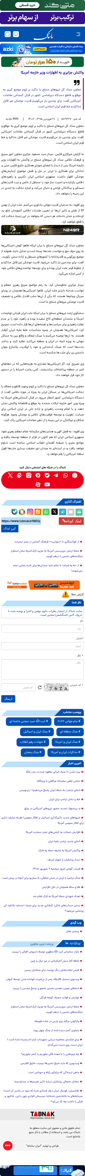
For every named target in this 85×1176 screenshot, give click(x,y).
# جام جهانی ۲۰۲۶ (69, 721)
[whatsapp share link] (46, 512)
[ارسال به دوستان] (70, 512)
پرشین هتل (72, 931)
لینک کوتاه (73, 521)
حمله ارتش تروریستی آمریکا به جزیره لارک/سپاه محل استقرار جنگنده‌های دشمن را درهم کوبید (47, 554)
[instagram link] (29, 475)
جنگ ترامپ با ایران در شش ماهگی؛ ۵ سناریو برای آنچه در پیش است (41, 878)
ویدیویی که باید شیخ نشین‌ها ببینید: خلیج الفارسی (49, 1063)
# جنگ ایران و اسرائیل (37, 732)
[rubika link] (75, 475)
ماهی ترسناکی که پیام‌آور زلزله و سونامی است (53, 1073)
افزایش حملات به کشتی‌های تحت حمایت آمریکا (53, 832)
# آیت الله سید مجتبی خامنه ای (28, 721)
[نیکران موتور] (42, 230)
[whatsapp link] (65, 475)
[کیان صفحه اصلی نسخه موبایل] (42, 1170)
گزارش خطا (77, 594)
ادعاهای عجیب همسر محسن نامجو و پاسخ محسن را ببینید (46, 988)
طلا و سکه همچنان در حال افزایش (61, 887)
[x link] (10, 475)
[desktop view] (16, 34)
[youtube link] (47, 484)
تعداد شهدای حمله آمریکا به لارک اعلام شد (56, 896)
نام (81, 621)
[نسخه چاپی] (79, 512)
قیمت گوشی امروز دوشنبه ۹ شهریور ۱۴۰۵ (56, 869)
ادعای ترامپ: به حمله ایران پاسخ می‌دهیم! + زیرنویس (50, 790)
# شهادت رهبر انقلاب (33, 742)
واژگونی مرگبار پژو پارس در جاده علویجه (56, 1021)
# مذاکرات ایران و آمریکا (65, 752)
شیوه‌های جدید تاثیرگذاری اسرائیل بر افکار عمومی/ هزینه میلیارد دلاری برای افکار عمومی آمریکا (42, 820)
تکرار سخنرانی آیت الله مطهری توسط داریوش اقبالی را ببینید (45, 952)
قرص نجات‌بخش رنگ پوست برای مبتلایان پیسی (51, 970)
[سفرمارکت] (42, 585)
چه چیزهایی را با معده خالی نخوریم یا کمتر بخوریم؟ (50, 1054)
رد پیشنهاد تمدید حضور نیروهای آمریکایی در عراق (52, 809)
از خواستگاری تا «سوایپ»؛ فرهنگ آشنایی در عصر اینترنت (46, 542)
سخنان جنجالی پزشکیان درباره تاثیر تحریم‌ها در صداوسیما (46, 1082)
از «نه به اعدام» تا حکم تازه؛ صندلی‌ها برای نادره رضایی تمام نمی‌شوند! (48, 568)
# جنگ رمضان (32, 752)
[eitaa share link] (37, 512)
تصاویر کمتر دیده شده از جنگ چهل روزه (56, 1031)
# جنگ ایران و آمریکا (67, 742)
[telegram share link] (62, 512)
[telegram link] (56, 475)
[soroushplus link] (38, 475)
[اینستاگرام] (29, 511)
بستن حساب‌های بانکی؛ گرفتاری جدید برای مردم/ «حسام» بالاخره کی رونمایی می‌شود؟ (44, 908)
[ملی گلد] (42, 5)
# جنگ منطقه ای (70, 732)
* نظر (80, 656)
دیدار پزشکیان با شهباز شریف (63, 860)
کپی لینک (10, 528)
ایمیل (79, 638)
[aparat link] (38, 484)
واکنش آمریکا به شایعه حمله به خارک (59, 851)
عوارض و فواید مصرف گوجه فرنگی (59, 998)
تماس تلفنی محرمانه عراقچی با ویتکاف (58, 781)
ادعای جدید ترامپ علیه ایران (64, 841)
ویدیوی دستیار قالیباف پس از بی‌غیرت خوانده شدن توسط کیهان (42, 979)
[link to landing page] (44, 34)
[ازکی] (42, 48)
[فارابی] (42, 62)
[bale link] (47, 475)
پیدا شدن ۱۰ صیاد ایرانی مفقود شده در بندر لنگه (53, 772)
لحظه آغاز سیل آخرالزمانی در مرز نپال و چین (54, 961)
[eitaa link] (19, 475)
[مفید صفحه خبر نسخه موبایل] (42, 18)
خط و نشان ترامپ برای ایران (64, 799)
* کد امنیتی (76, 685)
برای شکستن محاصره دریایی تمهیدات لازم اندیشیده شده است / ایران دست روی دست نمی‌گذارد (45, 1042)
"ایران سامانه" (34, 1146)
